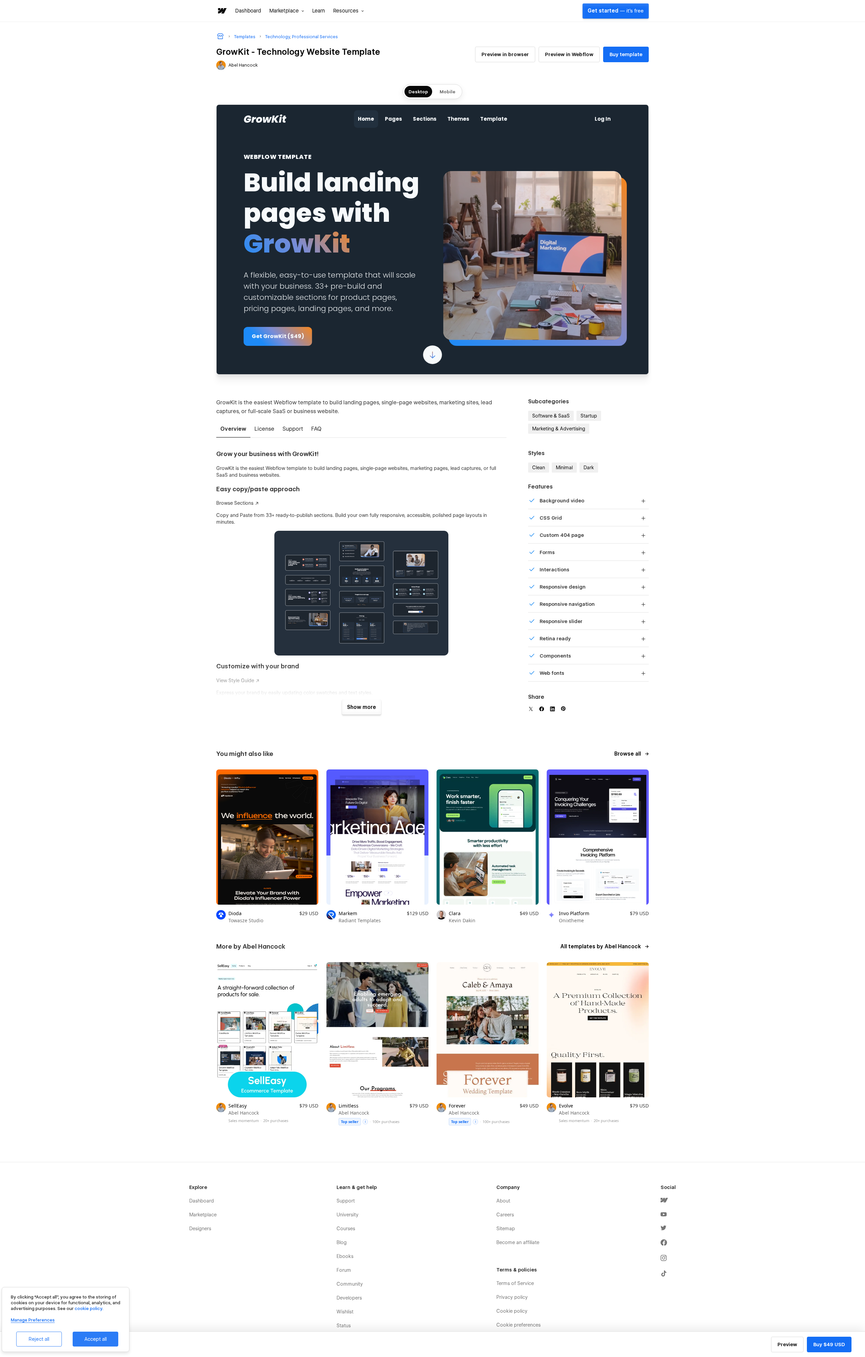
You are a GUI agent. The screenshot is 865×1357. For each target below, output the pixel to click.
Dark (589, 467)
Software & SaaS (551, 416)
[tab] (233, 429)
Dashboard (248, 11)
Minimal (564, 467)
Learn (318, 11)
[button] (286, 11)
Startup (588, 416)
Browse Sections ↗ (237, 503)
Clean (538, 467)
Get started (616, 11)
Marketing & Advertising (558, 428)
